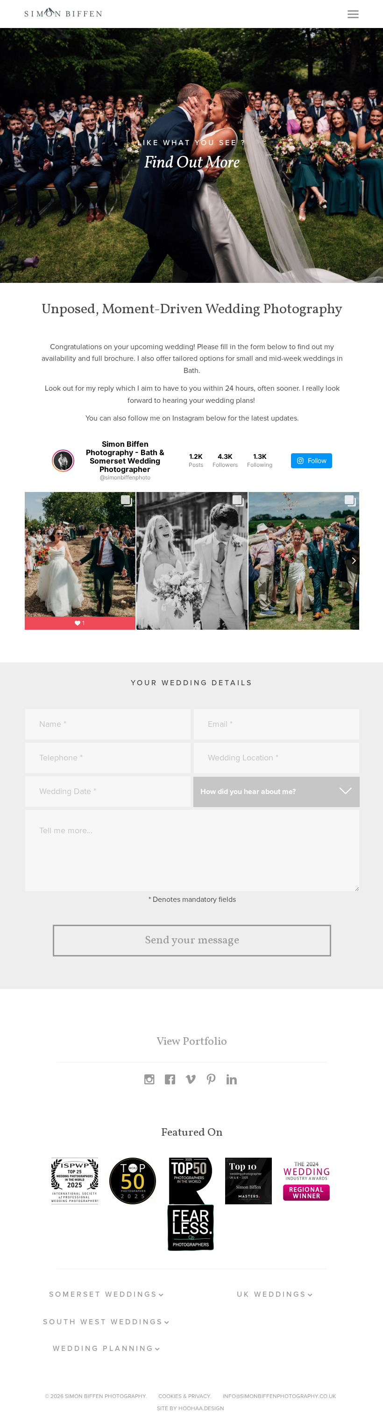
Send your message (192, 941)
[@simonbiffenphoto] (63, 460)
